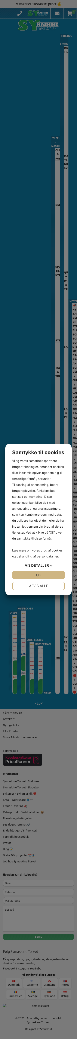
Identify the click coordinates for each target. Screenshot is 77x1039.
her (56, 556)
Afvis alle (38, 586)
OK (38, 575)
